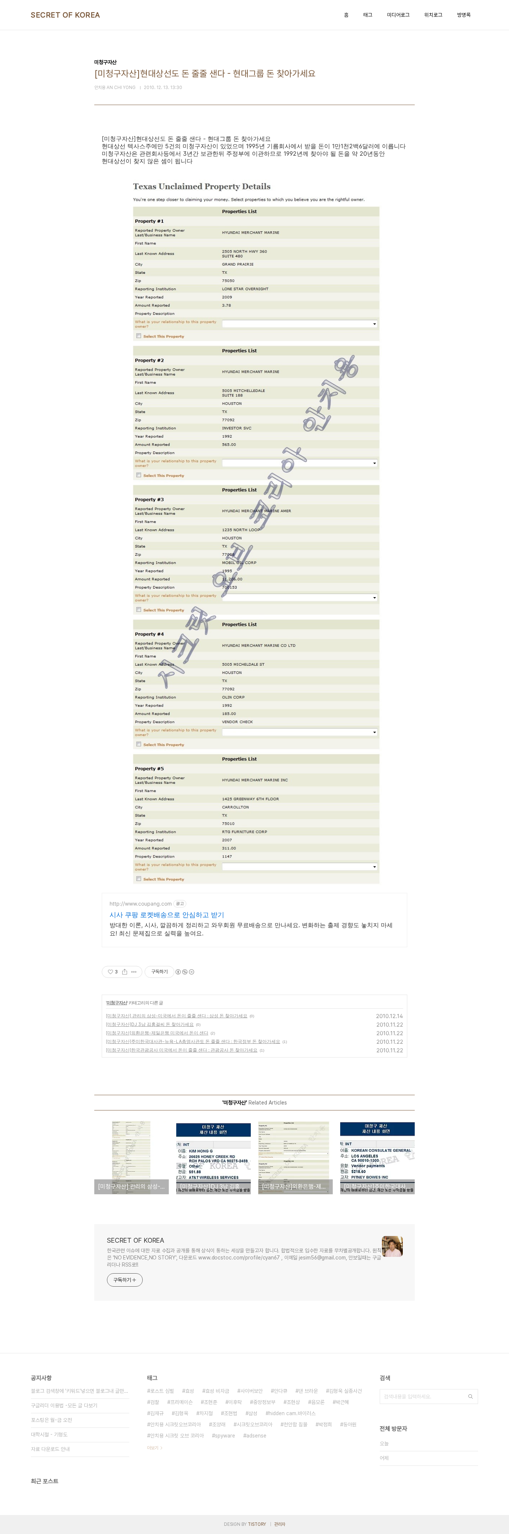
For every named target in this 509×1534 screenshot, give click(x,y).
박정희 (325, 1424)
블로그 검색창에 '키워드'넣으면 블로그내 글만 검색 (80, 1391)
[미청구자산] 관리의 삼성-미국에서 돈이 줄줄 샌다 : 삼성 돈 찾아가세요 (176, 1015)
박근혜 (342, 1402)
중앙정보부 (264, 1402)
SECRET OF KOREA (65, 14)
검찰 (154, 1402)
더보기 (152, 1448)
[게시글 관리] (134, 971)
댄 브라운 (308, 1391)
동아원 (350, 1424)
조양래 (218, 1424)
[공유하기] (124, 971)
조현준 (210, 1402)
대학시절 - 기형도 (49, 1435)
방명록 (464, 15)
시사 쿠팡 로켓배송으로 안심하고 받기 (167, 915)
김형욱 (181, 1413)
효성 (189, 1391)
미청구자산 (117, 1002)
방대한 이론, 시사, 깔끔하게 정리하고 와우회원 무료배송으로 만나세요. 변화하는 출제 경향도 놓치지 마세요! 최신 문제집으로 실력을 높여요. (251, 929)
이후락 (235, 1402)
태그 (367, 15)
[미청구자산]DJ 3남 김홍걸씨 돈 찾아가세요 (150, 1024)
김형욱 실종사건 (345, 1391)
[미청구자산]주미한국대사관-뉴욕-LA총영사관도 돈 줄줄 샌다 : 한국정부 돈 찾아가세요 (193, 1041)
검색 (471, 1396)
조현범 (230, 1413)
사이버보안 (251, 1391)
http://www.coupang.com (141, 903)
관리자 (279, 1524)
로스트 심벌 (162, 1391)
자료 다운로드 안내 (50, 1449)
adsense (256, 1436)
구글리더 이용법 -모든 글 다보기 (64, 1405)
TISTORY (257, 1524)
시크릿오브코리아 (254, 1424)
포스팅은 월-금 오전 (51, 1420)
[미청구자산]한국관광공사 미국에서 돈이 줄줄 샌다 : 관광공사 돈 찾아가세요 (181, 1050)
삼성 (253, 1413)
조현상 (293, 1402)
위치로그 (433, 15)
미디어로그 (398, 15)
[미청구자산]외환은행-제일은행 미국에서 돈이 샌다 (157, 1033)
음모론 (318, 1402)
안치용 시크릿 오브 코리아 (177, 1436)
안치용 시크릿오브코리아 (175, 1424)
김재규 (157, 1413)
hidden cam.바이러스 (292, 1413)
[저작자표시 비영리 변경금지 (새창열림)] (184, 972)
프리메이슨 (181, 1402)
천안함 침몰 (295, 1424)
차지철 (206, 1413)
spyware (225, 1436)
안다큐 (280, 1391)
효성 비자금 (217, 1391)
